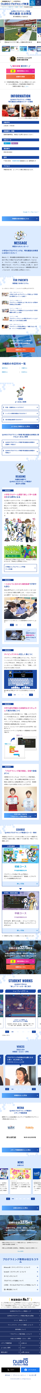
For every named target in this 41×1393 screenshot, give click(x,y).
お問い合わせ (25, 1352)
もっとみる (20, 1251)
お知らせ (24, 1343)
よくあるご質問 (5, 1347)
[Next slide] (39, 30)
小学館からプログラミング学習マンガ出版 (15, 568)
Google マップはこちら (30, 212)
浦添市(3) (5, 368)
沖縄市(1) (24, 368)
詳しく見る (20, 884)
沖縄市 (18, 161)
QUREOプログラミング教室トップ (20, 1311)
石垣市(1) (24, 372)
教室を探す (4, 1352)
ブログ (23, 1347)
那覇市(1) (5, 372)
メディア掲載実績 (6, 1343)
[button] (12, 625)
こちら (27, 86)
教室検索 (32, 4)
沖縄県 (14, 161)
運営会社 (7, 1375)
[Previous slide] (2, 30)
